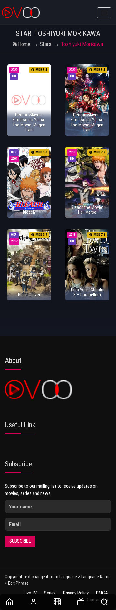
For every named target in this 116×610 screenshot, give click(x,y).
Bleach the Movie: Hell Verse (87, 210)
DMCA (102, 593)
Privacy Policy (76, 593)
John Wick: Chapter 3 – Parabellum (87, 292)
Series (50, 593)
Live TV (30, 593)
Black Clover (29, 294)
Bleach (29, 212)
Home (24, 44)
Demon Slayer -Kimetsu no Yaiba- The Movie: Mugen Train (29, 122)
